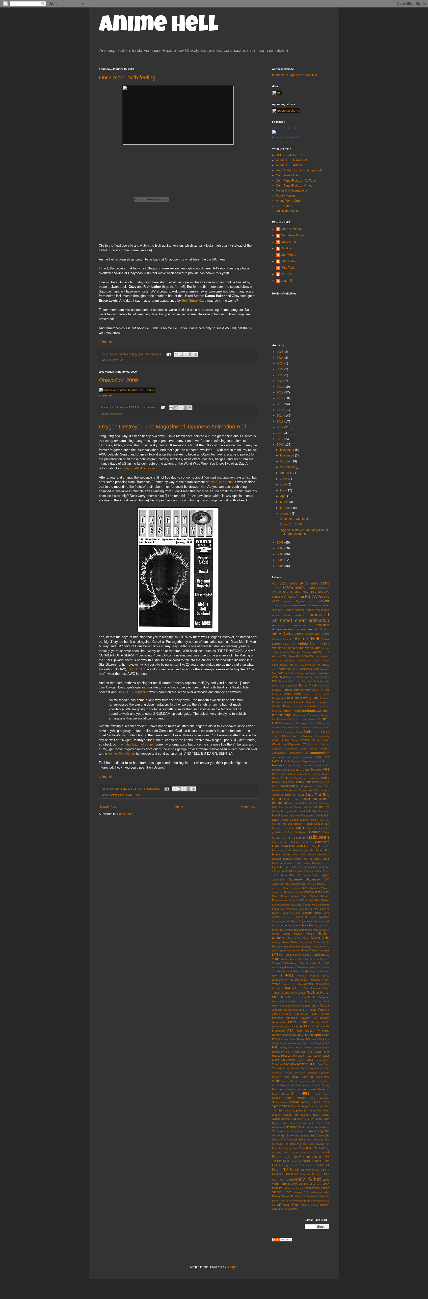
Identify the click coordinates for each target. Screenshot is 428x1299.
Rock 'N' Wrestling (294, 1051)
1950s (325, 583)
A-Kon (289, 596)
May (283, 490)
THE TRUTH (137, 669)
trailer (306, 1160)
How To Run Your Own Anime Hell (299, 170)
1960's (276, 588)
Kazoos (293, 900)
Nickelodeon (293, 971)
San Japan (288, 1059)
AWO (129, 794)
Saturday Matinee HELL (300, 1064)
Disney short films (307, 782)
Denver (316, 774)
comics (325, 748)
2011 (280, 433)
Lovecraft (323, 916)
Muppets (307, 954)
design (325, 774)
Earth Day (291, 799)
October (286, 461)
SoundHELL (300, 1094)
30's (274, 592)
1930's (293, 583)
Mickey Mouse (304, 933)
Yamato (304, 1204)
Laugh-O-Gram (291, 912)
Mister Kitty (298, 942)
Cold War (313, 744)
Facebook (323, 803)
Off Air (289, 979)
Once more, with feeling (127, 77)
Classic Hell (279, 744)
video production (293, 1188)
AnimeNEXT (289, 660)
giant (309, 828)
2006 (280, 554)
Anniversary (303, 660)
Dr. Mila (286, 248)
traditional (296, 1161)
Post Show (301, 1013)
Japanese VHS (281, 883)
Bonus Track (308, 685)
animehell (105, 342)
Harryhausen (300, 850)
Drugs (300, 794)
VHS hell (311, 1179)
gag (327, 823)
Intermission (322, 867)
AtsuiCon (313, 668)
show (285, 1081)
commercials (319, 753)
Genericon (288, 828)
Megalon (324, 929)
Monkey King (280, 946)
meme (275, 933)
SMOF (317, 1085)
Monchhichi (322, 942)
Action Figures (294, 601)
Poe (321, 1009)
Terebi (301, 1127)
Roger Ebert (313, 1051)
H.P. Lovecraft (296, 837)
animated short (289, 620)
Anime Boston (318, 629)
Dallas (286, 769)
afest (326, 605)
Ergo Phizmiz (295, 803)
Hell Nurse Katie (194, 300)
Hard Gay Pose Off (316, 846)
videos (325, 1187)
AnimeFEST (321, 652)
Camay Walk (321, 694)
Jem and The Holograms (309, 883)
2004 (280, 566)
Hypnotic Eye (280, 867)
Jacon (275, 875)
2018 (280, 392)
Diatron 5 (277, 778)
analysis (300, 615)
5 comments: (152, 788)
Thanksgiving (314, 1131)
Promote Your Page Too (286, 137)
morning (277, 950)
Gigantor (324, 828)
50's (286, 592)
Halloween (318, 837)
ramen (285, 1039)
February (286, 508)
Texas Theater (295, 1131)
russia (276, 1055)
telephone (278, 1127)
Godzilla (314, 832)
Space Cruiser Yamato (288, 1097)
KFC (301, 900)
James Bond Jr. (291, 875)
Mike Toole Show (298, 938)
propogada (278, 1030)
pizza (315, 1005)
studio (316, 1114)
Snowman (289, 1089)
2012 (280, 427)
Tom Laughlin (291, 1152)
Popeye (286, 1013)
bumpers (277, 694)
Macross (318, 921)
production (278, 1026)
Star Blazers (316, 1106)
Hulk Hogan (303, 863)
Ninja (305, 971)
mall (327, 921)
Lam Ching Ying (309, 909)
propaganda (322, 1026)
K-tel (274, 896)
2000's (320, 587)
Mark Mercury (310, 925)
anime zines (117, 794)
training (283, 1165)
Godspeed (301, 832)
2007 (280, 548)
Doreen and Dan (309, 790)
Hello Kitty (299, 854)
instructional (306, 867)
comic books (309, 748)
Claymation (294, 744)
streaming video (319, 1110)
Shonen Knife (281, 1076)
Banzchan (314, 677)
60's (298, 592)
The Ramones (292, 1143)
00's (274, 583)
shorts (276, 1081)
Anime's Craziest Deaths (296, 652)
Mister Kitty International (292, 190)
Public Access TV (307, 1030)
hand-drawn (279, 842)
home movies (303, 858)
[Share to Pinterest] (195, 354)
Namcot (304, 963)
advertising (315, 605)
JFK (326, 883)
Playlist (313, 1009)
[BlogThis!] (181, 354)
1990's (310, 588)
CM (305, 744)
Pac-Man (313, 992)
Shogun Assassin (318, 1072)
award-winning (294, 673)
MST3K (290, 954)
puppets (287, 1034)
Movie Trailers (309, 950)
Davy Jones (303, 774)
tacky (312, 1123)
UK (317, 1169)
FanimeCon (321, 807)
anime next (289, 644)
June (284, 484)
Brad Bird (323, 685)
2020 (280, 381)
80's (313, 592)
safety (317, 1055)
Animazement (283, 629)
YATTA (314, 1204)
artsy (275, 669)
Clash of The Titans (285, 740)
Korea (315, 904)
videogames (312, 1187)
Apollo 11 (317, 660)
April (283, 496)
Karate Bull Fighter (304, 896)
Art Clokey (323, 664)
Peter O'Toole (313, 1001)
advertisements (298, 605)
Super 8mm (322, 1118)
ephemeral (279, 803)
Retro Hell (308, 1043)
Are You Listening (300, 664)
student (276, 1114)
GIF (316, 828)
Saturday (277, 1064)
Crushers (308, 765)
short (295, 1076)
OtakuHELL (292, 988)
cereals (287, 723)
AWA (281, 673)
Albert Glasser (295, 609)
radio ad (298, 1035)
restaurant (294, 1043)
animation (318, 620)
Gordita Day (279, 838)
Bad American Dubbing (293, 677)
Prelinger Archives (284, 1017)
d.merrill (286, 280)
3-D (327, 588)
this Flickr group (221, 482)
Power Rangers (319, 1013)
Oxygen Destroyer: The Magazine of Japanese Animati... (304, 531)
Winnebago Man (302, 1200)
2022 (280, 369)
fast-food (299, 811)
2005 (280, 560)
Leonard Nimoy (311, 912)
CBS (298, 718)
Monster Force (321, 946)
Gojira (325, 832)
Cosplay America (311, 761)
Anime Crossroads (307, 633)
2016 (280, 404)
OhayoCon (116, 359)
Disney (324, 778)
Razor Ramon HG (300, 1039)
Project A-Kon (304, 1026)
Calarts (297, 693)
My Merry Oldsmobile (297, 959)
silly (313, 1081)
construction (306, 757)
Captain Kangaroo (317, 702)
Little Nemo (287, 917)
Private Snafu (320, 1022)
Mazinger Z (279, 929)
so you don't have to (313, 1089)
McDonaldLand (295, 929)
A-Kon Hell (303, 596)
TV (285, 1169)
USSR (275, 1179)
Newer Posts (108, 807)
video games (281, 1184)
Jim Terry (277, 888)
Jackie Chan (321, 871)
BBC (275, 681)
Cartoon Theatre (291, 710)
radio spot (313, 1035)
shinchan (300, 1072)
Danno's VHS (320, 769)
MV (282, 959)
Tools (287, 1157)
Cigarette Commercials (315, 736)
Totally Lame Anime (306, 1157)
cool (318, 757)
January (286, 513)
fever (326, 811)
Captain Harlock (293, 702)
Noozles (301, 975)
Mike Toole (288, 267)
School (277, 1068)
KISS (293, 904)
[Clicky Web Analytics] (282, 1240)
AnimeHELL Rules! (289, 165)
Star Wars (284, 1110)
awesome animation (317, 673)
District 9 (324, 782)
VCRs (290, 1179)
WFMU (321, 1196)
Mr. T (282, 954)
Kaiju (284, 896)
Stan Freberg (299, 1106)
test (308, 1127)
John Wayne (321, 888)
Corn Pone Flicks (287, 175)
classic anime (320, 740)
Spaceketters (279, 1102)
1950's (315, 583)
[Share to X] (186, 354)
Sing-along (323, 1081)
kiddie (309, 900)
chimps (304, 727)
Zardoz (276, 1208)
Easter (305, 799)
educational (321, 799)
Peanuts (305, 997)
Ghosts (300, 828)
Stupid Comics (281, 1118)
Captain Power (281, 706)
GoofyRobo (288, 255)
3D (280, 592)
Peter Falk (278, 1001)
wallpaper (316, 1192)
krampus (324, 904)
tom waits (307, 1152)
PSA (290, 1030)
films (280, 815)
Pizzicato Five (300, 1009)
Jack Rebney (305, 871)
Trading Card (280, 1160)
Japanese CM (317, 879)
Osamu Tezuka (313, 983)
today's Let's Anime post (139, 468)
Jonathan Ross (281, 892)
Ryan (309, 1055)
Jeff (292, 883)
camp (295, 698)
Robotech (277, 1051)
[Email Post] (168, 354)
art (313, 664)
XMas (294, 1204)
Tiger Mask (299, 1148)
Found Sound (299, 819)
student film (290, 1114)
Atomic (303, 668)
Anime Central (282, 633)
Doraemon (290, 790)
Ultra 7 (325, 1169)
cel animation (310, 719)
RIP (274, 1047)
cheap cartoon (307, 723)
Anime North (308, 644)
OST (326, 984)
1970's (287, 588)
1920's (283, 583)
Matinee (324, 925)
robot (326, 1047)
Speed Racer (320, 1102)
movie (295, 950)
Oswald (276, 988)
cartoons (309, 711)
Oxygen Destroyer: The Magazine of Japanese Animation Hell (172, 426)
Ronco (325, 1051)
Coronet (295, 761)
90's (320, 592)
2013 (280, 421)
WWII (285, 1204)
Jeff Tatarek (288, 261)
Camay (308, 694)
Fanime (307, 807)
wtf (279, 1204)
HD (311, 850)
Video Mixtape (299, 1183)
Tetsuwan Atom (320, 1127)
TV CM (294, 1169)
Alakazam (278, 609)
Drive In (290, 794)
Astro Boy (285, 668)
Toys (326, 1156)
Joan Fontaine (292, 888)
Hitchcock (323, 854)
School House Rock (294, 1068)
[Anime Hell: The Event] (274, 133)
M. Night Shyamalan (299, 921)
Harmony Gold (281, 850)
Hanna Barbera (300, 842)
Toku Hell (317, 1147)
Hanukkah (296, 846)
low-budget (278, 921)
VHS (297, 1179)
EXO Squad (310, 803)
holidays (288, 858)
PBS (295, 997)
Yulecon (324, 1204)
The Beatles (302, 1135)
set (317, 1068)
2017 (280, 398)
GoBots (288, 832)
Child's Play (279, 727)
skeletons (307, 1085)
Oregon (315, 979)
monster (306, 946)
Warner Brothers (291, 1196)
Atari (294, 669)
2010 (280, 439)
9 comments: (154, 354)
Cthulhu (318, 765)
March (284, 502)
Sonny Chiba (280, 1094)
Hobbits (276, 858)
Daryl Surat (288, 242)
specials (306, 1102)
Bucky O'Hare (320, 689)
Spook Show (281, 1106)
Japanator (278, 879)
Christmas (311, 732)
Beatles (283, 681)
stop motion (300, 1110)
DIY (274, 786)
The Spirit (308, 1143)
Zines (137, 794)
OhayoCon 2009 (118, 380)
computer (292, 757)
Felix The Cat (314, 811)
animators (322, 625)
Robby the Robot (291, 1047)
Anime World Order (121, 753)
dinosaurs (313, 778)
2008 (280, 542)
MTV (298, 954)
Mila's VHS (320, 938)
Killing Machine (280, 904)
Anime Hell (158, 26)
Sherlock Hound (282, 1072)
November (287, 455)
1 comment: (149, 407)
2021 (280, 375)
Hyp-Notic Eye (320, 863)
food (317, 815)
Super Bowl (279, 1123)
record (314, 1039)
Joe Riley (307, 887)
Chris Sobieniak (291, 229)
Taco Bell (323, 1123)
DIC (285, 778)
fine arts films (292, 815)
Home (179, 807)
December (287, 450)
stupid (325, 1114)
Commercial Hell (298, 752)
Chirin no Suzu (292, 732)
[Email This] (176, 354)
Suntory (309, 1118)
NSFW (325, 975)
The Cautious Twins (293, 1139)
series (310, 1068)
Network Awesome (296, 967)
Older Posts (248, 807)
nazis (313, 963)
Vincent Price (282, 1192)
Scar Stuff (323, 1064)
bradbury (277, 689)
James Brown (311, 875)
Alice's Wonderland (317, 609)
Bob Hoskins (321, 681)
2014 (280, 415)
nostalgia (314, 975)
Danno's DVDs (300, 769)
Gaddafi (318, 823)
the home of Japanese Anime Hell (295, 75)
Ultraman (277, 1173)
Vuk (306, 1192)
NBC (320, 963)
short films (322, 1076)
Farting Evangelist (282, 811)
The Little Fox (315, 1139)
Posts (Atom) (125, 814)
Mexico (287, 933)
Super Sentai (298, 1123)
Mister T (310, 942)
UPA (326, 1174)
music (317, 954)
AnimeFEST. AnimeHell (286, 656)
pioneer (292, 1005)
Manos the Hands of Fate (286, 925)
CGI (295, 723)
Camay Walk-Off (281, 698)
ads (311, 601)
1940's (303, 583)
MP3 (275, 954)
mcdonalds (311, 929)
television (291, 1127)
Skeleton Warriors (290, 1085)
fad (274, 807)
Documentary (289, 786)
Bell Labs (294, 681)
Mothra (287, 950)
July (283, 479)
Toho (309, 1147)
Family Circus (293, 807)
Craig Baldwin (293, 765)
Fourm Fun (316, 819)
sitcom (275, 1085)
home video (321, 858)
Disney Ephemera (283, 781)
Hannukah (322, 842)
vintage (298, 1192)
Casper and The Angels (306, 715)
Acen (275, 601)
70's (305, 592)
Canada (314, 698)
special (294, 1102)
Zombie (292, 1208)
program (290, 1026)
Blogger (232, 1267)
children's (293, 727)
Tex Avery (278, 1131)
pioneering (304, 1005)
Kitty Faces (304, 904)
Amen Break (281, 615)
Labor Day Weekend (284, 909)
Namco (294, 963)
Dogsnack (307, 786)
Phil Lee (286, 274)
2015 (280, 410)
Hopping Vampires (283, 863)
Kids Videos (321, 900)
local (298, 916)
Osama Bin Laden (292, 984)
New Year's (316, 967)
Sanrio (300, 1060)
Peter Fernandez (294, 1001)
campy (304, 697)
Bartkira (325, 677)
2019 (280, 387)
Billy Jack (307, 681)
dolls (318, 786)
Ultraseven (291, 1173)
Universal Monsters (311, 1174)
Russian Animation (292, 1055)
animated (319, 614)
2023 (280, 363)
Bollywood (291, 685)
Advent (323, 601)
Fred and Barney (291, 823)
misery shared (281, 942)
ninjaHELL (286, 975)
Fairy (280, 807)
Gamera (276, 828)
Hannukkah (280, 846)
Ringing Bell (322, 1043)
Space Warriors (319, 1098)
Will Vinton (286, 1200)
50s (292, 592)
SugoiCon (297, 1118)
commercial (279, 752)
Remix (283, 1043)
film (274, 815)
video (326, 1179)
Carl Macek (299, 706)
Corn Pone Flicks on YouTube (296, 180)
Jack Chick (289, 871)
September (288, 467)
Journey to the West (316, 891)
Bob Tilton (278, 685)
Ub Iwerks (307, 1169)
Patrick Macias (285, 195)
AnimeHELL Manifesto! (291, 160)
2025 (280, 352)
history (312, 854)
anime (301, 629)
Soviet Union (321, 1094)
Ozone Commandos (293, 992)
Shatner (324, 1068)
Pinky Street (279, 1005)
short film (308, 1076)
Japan (325, 875)
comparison (278, 757)
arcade (284, 664)
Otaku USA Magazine (132, 692)
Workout (317, 1200)
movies (324, 950)
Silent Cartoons (299, 1081)
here (202, 486)
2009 (280, 444)
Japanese (295, 879)
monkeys (294, 946)
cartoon (313, 706)
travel (294, 1165)
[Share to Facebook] (190, 354)
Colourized (291, 748)
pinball (325, 1001)
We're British (309, 1196)
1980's (299, 588)
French (308, 823)
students (306, 1114)
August (285, 473)
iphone (276, 871)
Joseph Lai (297, 892)
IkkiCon (294, 867)
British (288, 689)
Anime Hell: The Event (285, 128)
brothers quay (302, 689)
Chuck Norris (291, 736)
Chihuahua (323, 723)
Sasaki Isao (322, 1060)
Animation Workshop (289, 625)
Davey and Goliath (283, 774)
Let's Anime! (284, 206)
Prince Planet (298, 1022)
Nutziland (277, 979)
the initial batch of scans (136, 744)
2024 (280, 357)
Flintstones (307, 815)
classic (305, 740)
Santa (309, 1059)
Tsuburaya (305, 1165)
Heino (318, 850)
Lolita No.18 (309, 917)
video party (315, 1184)
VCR (282, 1179)
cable (287, 693)
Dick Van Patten (298, 778)
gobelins (277, 832)
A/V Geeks (320, 596)
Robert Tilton (313, 1047)
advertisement (280, 605)
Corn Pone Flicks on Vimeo (294, 185)
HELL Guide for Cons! (290, 155)
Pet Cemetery (320, 997)
